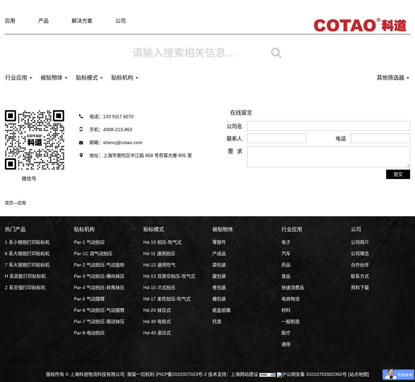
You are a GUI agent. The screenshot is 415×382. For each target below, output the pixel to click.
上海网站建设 (245, 374)
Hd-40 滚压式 (157, 332)
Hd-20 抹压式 (157, 310)
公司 (120, 21)
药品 (285, 264)
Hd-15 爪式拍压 (159, 287)
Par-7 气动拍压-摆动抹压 (99, 321)
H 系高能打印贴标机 (25, 276)
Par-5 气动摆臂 (89, 298)
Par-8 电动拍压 (89, 332)
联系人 (234, 138)
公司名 (234, 126)
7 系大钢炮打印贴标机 (27, 264)
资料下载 (360, 287)
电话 (341, 138)
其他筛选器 (391, 78)
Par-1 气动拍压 (89, 242)
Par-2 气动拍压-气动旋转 (99, 264)
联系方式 (360, 276)
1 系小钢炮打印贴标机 (27, 242)
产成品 (219, 253)
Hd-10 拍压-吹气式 (162, 242)
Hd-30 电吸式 (157, 321)
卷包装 (219, 287)
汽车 (285, 253)
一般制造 (290, 321)
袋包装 (219, 264)
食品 (285, 276)
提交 (398, 174)
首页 (9, 202)
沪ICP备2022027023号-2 (182, 374)
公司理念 (360, 253)
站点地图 (359, 374)
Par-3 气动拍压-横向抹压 (99, 276)
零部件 (219, 242)
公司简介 (360, 242)
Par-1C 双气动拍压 (93, 253)
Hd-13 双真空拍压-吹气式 (169, 276)
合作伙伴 (360, 264)
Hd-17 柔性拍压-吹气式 (167, 298)
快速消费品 (292, 287)
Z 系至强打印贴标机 (25, 287)
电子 (285, 242)
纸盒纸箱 (221, 310)
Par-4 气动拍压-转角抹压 (99, 287)
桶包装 (219, 298)
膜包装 (219, 276)
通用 (285, 344)
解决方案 (82, 21)
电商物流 (290, 298)
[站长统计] (267, 374)
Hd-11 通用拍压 (159, 253)
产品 (43, 21)
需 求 (235, 151)
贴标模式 (88, 78)
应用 (10, 21)
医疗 (285, 332)
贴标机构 (123, 78)
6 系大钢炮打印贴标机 (27, 253)
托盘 (216, 321)
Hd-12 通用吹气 (159, 264)
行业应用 (17, 78)
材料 (285, 310)
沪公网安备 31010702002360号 (314, 374)
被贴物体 (52, 78)
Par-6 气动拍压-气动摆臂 (99, 310)
